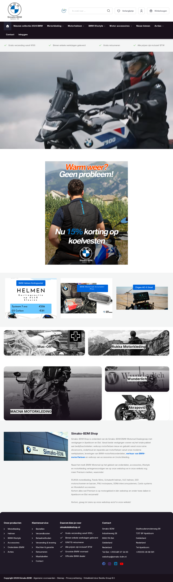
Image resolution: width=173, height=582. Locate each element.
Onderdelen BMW (16, 547)
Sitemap (60, 578)
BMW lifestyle (96, 26)
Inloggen (23, 34)
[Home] (7, 26)
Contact (10, 34)
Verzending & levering (46, 542)
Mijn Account (141, 11)
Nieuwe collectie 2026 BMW (28, 26)
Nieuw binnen (143, 26)
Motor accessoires (120, 26)
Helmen (11, 533)
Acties (157, 26)
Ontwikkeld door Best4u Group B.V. (99, 578)
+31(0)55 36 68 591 (145, 552)
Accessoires (13, 542)
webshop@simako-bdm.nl (114, 556)
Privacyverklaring (74, 578)
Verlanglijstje (128, 11)
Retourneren (41, 552)
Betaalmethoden (43, 538)
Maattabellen (42, 556)
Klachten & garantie (45, 547)
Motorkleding (54, 26)
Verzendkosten (43, 533)
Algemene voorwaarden (44, 578)
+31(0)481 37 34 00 (119, 552)
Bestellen (40, 529)
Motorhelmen (75, 26)
